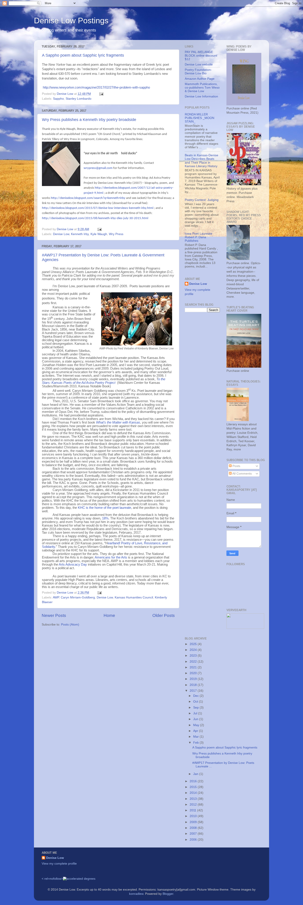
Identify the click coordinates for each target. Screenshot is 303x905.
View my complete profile (59, 863)
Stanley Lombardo (78, 98)
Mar (196, 736)
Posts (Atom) (70, 624)
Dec (196, 695)
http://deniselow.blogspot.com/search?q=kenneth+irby (88, 198)
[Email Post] (101, 93)
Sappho (58, 98)
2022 (194, 661)
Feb (196, 742)
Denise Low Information (201, 96)
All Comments (242, 473)
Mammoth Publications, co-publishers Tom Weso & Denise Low (202, 87)
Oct (196, 701)
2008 (194, 828)
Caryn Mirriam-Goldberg (78, 597)
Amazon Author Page (199, 78)
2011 (193, 810)
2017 (194, 690)
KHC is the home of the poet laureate (104, 507)
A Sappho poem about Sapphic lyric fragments (83, 55)
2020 (194, 673)
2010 (194, 816)
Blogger (168, 893)
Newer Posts (54, 615)
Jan (196, 774)
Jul (195, 713)
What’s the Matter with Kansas (118, 422)
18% (105, 518)
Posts (236, 466)
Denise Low (61, 234)
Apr (196, 731)
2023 (194, 655)
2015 (194, 787)
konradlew (136, 893)
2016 (194, 781)
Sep (196, 707)
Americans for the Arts (111, 557)
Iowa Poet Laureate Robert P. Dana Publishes (198, 237)
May (196, 725)
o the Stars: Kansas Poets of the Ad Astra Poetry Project (103, 380)
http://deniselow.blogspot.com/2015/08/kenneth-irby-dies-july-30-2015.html (95, 218)
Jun (196, 719)
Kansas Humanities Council (134, 597)
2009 (194, 822)
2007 (194, 833)
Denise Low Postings (71, 20)
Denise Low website (199, 64)
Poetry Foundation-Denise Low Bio (198, 71)
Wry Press (116, 234)
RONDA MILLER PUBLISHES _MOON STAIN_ (199, 118)
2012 (194, 804)
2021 (194, 667)
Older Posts (163, 615)
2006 (194, 839)
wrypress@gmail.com (98, 168)
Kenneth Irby (80, 234)
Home (109, 615)
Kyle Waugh (99, 234)
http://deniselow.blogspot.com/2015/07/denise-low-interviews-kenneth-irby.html (97, 208)
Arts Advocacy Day (73, 564)
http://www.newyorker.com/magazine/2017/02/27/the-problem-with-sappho (96, 87)
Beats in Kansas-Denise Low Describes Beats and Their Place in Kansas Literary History (201, 161)
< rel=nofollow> (52, 878)
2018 (194, 685)
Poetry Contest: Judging (201, 200)
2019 (194, 679)
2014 (194, 792)
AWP (56, 597)
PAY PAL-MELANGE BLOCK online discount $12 (201, 55)
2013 (194, 798)
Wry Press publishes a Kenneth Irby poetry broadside (89, 119)
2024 (194, 650)
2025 (194, 644)
